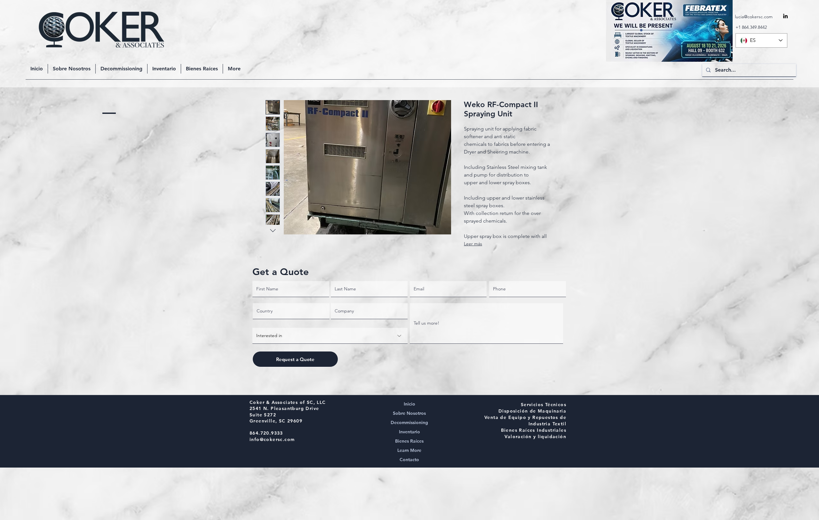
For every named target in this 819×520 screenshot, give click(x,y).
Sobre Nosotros (409, 413)
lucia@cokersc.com (754, 17)
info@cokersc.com (272, 439)
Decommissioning (409, 422)
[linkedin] (785, 16)
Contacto (409, 459)
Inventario (409, 432)
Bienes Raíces (409, 441)
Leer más (473, 244)
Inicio (409, 404)
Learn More (409, 450)
